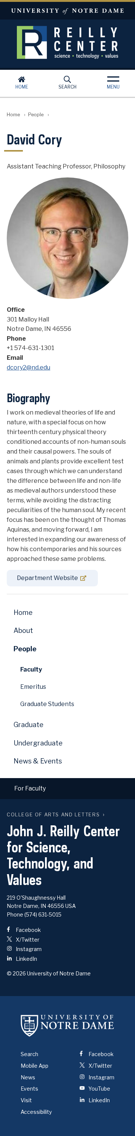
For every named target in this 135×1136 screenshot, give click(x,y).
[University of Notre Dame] (67, 1025)
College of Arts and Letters (53, 814)
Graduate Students (47, 704)
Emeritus (33, 686)
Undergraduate (38, 743)
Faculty (31, 669)
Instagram (28, 949)
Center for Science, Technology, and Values (67, 42)
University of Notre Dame (67, 11)
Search (67, 87)
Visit (26, 1100)
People (36, 114)
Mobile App (34, 1065)
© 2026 (16, 973)
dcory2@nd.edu (28, 367)
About (23, 630)
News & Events (38, 761)
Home (21, 87)
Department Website (47, 578)
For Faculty (30, 788)
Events (29, 1088)
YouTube (98, 1088)
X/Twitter (27, 939)
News (28, 1077)
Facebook (28, 930)
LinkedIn (26, 959)
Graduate (29, 725)
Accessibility (36, 1112)
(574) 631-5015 (43, 914)
